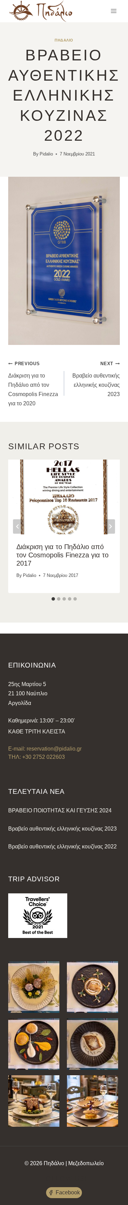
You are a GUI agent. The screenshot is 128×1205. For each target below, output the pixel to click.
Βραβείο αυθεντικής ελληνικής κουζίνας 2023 (96, 379)
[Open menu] (113, 11)
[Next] (110, 526)
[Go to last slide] (18, 526)
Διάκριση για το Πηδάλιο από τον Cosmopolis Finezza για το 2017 (62, 555)
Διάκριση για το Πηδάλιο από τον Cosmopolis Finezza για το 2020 (33, 383)
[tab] (53, 599)
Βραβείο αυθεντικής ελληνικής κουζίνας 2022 (62, 846)
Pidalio (46, 154)
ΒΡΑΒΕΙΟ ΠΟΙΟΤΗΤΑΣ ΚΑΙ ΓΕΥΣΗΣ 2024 (60, 810)
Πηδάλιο (64, 40)
